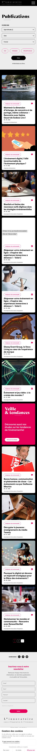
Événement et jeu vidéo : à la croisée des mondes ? (17, 393)
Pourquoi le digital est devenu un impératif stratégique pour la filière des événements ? (18, 575)
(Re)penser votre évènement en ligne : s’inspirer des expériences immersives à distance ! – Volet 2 (18, 254)
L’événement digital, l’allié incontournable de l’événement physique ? (16, 161)
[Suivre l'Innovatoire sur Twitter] (23, 656)
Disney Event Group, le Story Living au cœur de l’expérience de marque (18, 349)
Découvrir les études (12, 439)
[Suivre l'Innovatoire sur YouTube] (27, 656)
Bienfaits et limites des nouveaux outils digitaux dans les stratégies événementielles (18, 207)
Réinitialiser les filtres (19, 63)
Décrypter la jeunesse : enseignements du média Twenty (15, 530)
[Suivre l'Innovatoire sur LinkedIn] (19, 656)
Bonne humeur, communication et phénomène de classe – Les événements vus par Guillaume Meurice (18, 483)
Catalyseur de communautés (12, 103)
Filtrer (18, 58)
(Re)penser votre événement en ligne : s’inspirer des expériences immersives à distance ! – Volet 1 (18, 302)
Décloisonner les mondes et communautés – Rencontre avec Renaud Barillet (16, 621)
